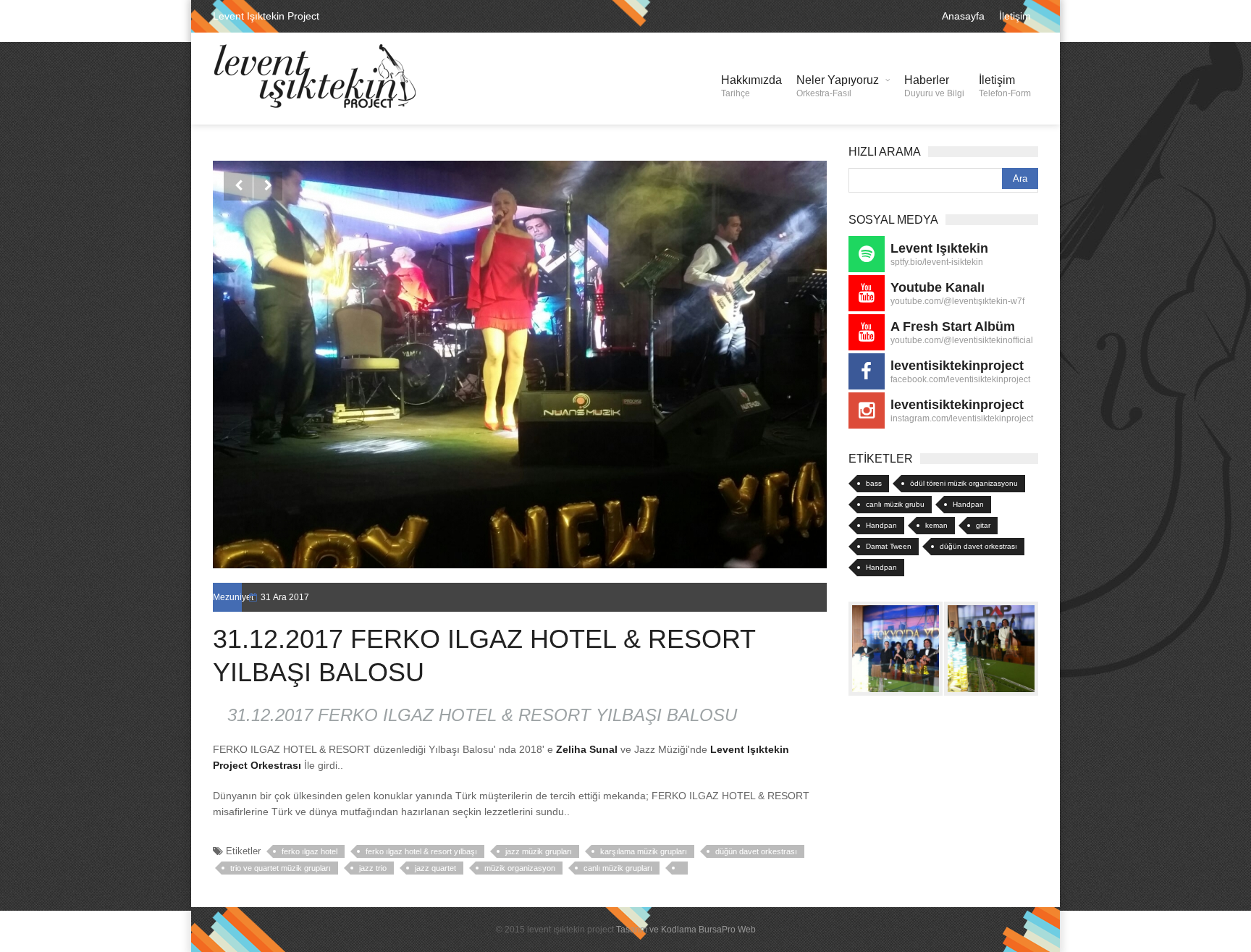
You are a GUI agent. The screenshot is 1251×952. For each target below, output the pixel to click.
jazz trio (373, 868)
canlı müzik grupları (618, 868)
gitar (983, 525)
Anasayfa (963, 16)
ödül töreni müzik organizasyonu (964, 483)
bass (874, 483)
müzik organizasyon (519, 868)
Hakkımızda (751, 86)
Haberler (934, 86)
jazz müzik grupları (538, 851)
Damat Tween (888, 546)
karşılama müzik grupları (643, 851)
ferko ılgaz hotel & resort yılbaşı (421, 851)
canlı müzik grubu (895, 504)
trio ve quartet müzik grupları (280, 868)
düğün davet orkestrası (756, 851)
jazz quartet (435, 868)
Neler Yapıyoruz (837, 86)
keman (936, 525)
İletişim (1015, 16)
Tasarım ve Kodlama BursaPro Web (686, 929)
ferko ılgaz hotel (309, 851)
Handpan (968, 504)
